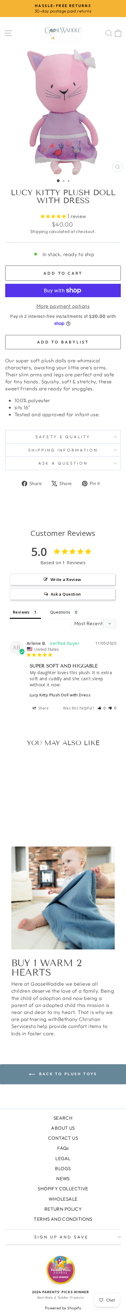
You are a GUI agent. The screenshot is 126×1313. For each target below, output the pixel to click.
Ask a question (63, 463)
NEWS (63, 1178)
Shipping (39, 231)
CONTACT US (63, 1138)
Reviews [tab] (21, 612)
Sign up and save (61, 1236)
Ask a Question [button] (66, 594)
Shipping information (63, 450)
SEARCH (63, 1118)
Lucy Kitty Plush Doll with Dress (60, 695)
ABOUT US (63, 1128)
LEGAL (62, 1158)
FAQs (63, 1148)
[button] (102, 708)
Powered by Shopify (63, 1307)
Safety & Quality (63, 436)
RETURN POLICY (63, 1209)
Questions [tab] (60, 612)
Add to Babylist (63, 342)
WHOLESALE (63, 1199)
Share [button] (43, 708)
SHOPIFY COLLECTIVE (63, 1189)
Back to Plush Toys (67, 1074)
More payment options (63, 306)
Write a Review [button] (65, 579)
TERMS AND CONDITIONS (63, 1219)
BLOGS (63, 1168)
